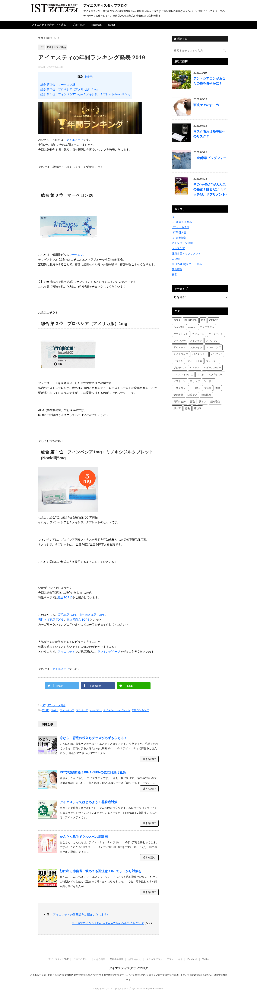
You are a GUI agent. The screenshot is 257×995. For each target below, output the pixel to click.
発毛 (192, 401)
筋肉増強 (177, 269)
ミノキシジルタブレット (116, 710)
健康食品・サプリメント (186, 253)
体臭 (217, 388)
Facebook (96, 24)
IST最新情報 (179, 237)
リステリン (179, 388)
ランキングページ (108, 651)
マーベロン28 (80, 195)
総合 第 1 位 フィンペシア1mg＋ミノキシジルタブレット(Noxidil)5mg (85, 94)
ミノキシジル (216, 374)
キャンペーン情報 (182, 243)
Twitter (111, 24)
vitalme (192, 327)
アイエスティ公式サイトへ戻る (49, 24)
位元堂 (207, 388)
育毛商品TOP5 (67, 614)
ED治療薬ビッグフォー (210, 158)
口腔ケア (192, 394)
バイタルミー (199, 354)
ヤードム (209, 381)
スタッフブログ (154, 959)
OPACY (213, 320)
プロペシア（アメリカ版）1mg (97, 323)
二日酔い (195, 388)
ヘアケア (195, 367)
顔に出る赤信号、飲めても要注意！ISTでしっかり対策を (100, 871)
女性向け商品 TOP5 (92, 614)
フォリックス (194, 361)
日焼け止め (179, 401)
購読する (181, 38)
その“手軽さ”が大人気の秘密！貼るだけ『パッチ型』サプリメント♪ (210, 189)
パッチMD (216, 354)
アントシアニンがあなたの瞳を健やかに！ (209, 81)
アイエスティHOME (58, 959)
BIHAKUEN (190, 320)
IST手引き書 (179, 232)
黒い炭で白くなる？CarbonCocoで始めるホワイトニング (108, 923)
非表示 (88, 76)
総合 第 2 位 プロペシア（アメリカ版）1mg (68, 89)
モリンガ (195, 381)
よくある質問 (98, 959)
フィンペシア (67, 710)
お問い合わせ (135, 959)
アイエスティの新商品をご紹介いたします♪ (80, 914)
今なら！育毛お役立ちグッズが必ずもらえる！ (93, 738)
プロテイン (179, 367)
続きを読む (149, 758)
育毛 (174, 274)
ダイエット (179, 347)
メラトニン (179, 381)
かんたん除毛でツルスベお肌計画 (84, 836)
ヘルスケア (178, 248)
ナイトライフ (180, 354)
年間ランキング (140, 710)
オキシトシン (180, 333)
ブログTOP (78, 24)
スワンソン (212, 340)
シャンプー (179, 340)
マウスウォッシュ (183, 374)
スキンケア (196, 340)
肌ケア (177, 408)
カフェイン (198, 333)
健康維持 (178, 394)
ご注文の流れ (80, 959)
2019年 (45, 710)
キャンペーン (216, 333)
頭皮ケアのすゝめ (206, 105)
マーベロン (76, 254)
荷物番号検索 (116, 959)
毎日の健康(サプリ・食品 (187, 264)
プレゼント (212, 361)
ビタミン (178, 361)
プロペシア (82, 710)
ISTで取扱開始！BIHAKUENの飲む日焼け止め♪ (94, 772)
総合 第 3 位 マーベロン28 (57, 84)
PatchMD (178, 327)
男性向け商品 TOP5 (50, 619)
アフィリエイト (175, 959)
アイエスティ (74, 139)
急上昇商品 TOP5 (78, 619)
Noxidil (54, 710)
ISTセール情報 (180, 227)
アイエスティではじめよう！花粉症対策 (88, 802)
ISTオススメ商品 (56, 705)
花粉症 (197, 408)
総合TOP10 (65, 597)
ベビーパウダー (212, 367)
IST (43, 705)
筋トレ (202, 401)
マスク (201, 374)
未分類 (176, 258)
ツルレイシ (196, 347)
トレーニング (213, 347)
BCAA (176, 320)
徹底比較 (206, 394)
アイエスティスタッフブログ (105, 5)
